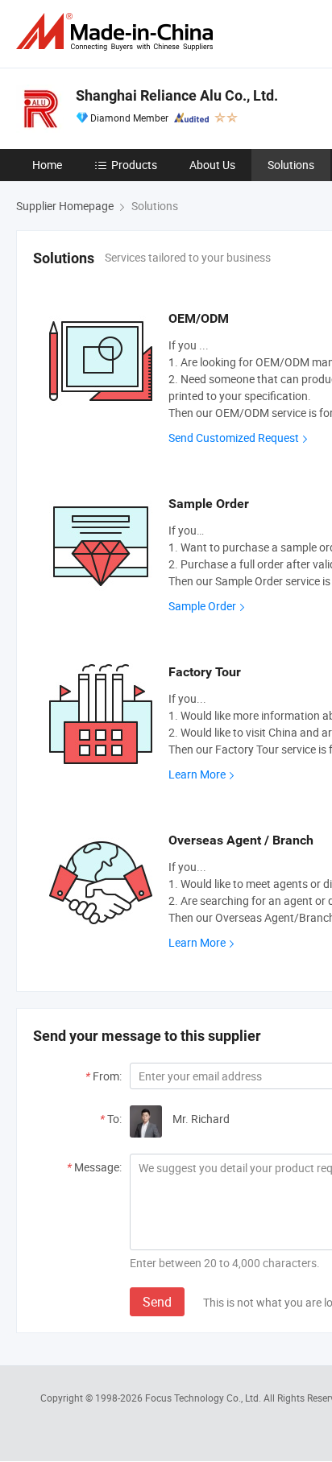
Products (134, 164)
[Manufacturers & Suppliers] (117, 32)
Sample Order (202, 605)
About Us (212, 164)
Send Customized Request (233, 437)
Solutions (291, 164)
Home (47, 164)
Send (157, 1302)
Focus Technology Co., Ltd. (204, 1397)
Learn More (197, 774)
